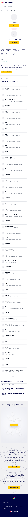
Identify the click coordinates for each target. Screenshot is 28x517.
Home (2, 10)
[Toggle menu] (25, 2)
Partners (2, 49)
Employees (8, 49)
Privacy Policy (5, 502)
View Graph (14, 425)
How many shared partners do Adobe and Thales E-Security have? (13, 389)
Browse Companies (14, 487)
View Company (14, 25)
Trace (3, 501)
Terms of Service (14, 501)
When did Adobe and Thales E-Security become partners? (13, 394)
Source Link (4, 61)
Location (23, 49)
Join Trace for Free (6, 71)
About (7, 501)
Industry (14, 49)
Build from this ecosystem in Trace (9, 81)
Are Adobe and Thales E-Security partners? (12, 384)
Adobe (5, 10)
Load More (14, 376)
